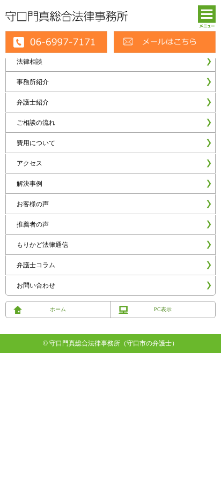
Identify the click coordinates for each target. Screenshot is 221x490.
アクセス (29, 163)
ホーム (58, 309)
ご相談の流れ (36, 122)
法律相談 (29, 61)
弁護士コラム (36, 265)
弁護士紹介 (33, 102)
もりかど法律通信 (42, 244)
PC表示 (163, 309)
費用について (36, 143)
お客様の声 (33, 204)
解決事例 (29, 183)
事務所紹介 (33, 82)
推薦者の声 (33, 224)
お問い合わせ (36, 285)
